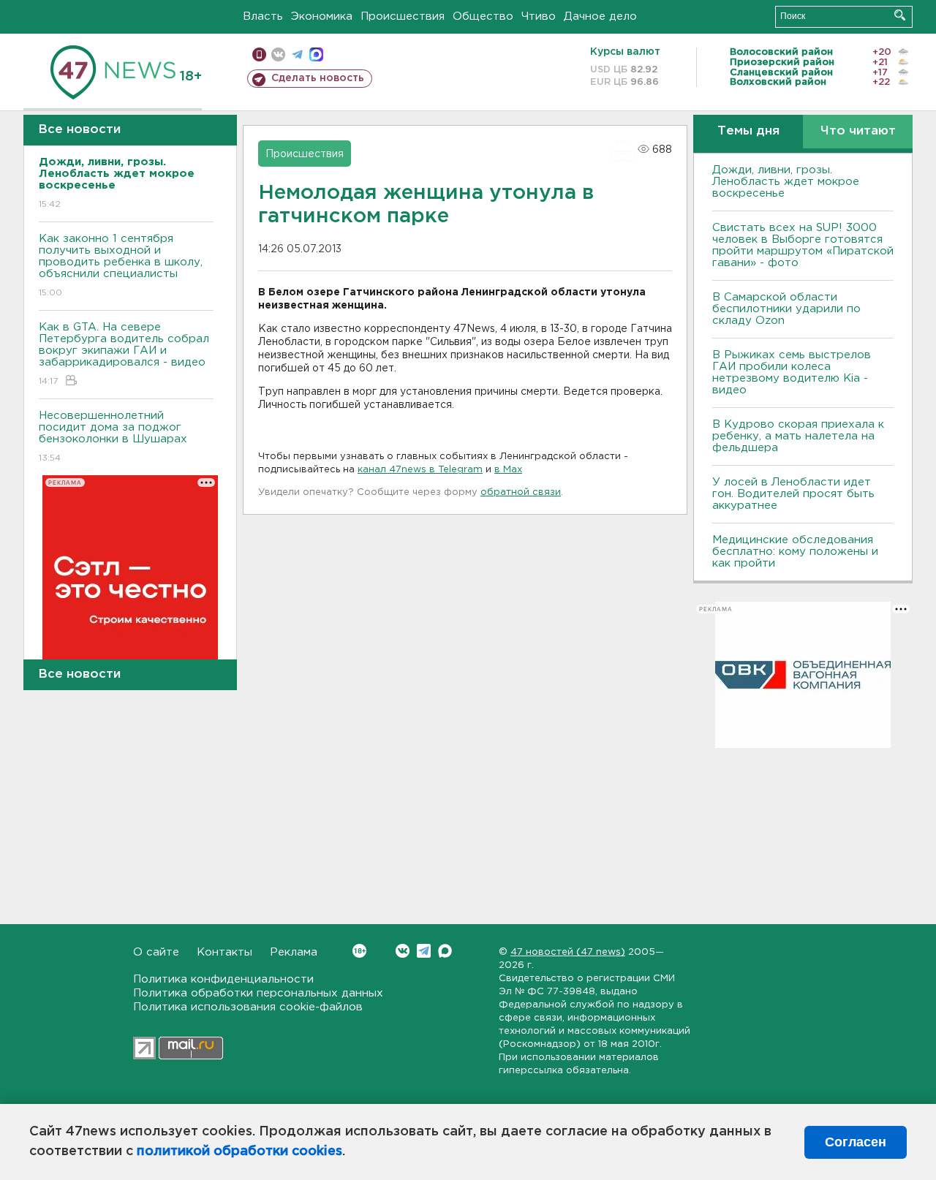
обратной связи (520, 492)
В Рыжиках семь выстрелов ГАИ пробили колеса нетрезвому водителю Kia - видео (791, 372)
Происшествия (403, 16)
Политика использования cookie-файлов (248, 1007)
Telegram (424, 951)
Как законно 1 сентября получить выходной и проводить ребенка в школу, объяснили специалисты (121, 265)
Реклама (293, 952)
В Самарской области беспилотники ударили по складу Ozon (786, 308)
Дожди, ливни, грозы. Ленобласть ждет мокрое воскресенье (785, 181)
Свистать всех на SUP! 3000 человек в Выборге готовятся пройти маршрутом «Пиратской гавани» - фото (803, 245)
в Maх (508, 470)
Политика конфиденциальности (223, 979)
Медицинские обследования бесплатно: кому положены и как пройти (795, 551)
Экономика (321, 16)
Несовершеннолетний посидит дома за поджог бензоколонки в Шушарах (113, 436)
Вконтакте (403, 951)
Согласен (855, 1142)
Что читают (858, 131)
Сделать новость (317, 78)
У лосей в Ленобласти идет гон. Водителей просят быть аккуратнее (793, 493)
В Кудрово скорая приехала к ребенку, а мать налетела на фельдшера (798, 436)
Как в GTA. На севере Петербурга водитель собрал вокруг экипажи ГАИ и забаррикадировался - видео (124, 353)
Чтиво (538, 16)
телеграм (297, 54)
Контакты (224, 952)
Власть (263, 16)
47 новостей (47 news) (567, 952)
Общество (483, 16)
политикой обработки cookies (239, 1151)
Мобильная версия (259, 54)
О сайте (156, 952)
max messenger (316, 54)
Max (445, 951)
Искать (899, 15)
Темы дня (748, 131)
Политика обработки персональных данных (258, 993)
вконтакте (278, 54)
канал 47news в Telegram (420, 470)
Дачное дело (600, 16)
